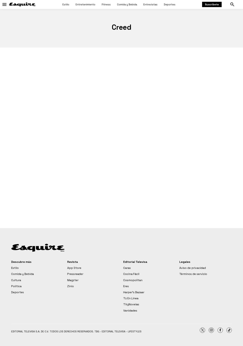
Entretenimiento (85, 4)
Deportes (169, 4)
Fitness (106, 4)
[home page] (22, 4)
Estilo (65, 4)
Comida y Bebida (127, 4)
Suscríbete (212, 4)
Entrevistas (150, 4)
